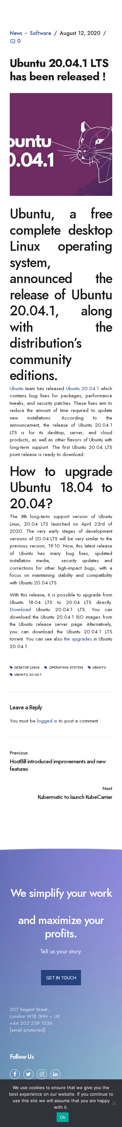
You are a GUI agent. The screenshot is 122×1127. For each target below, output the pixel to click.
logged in (47, 720)
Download (20, 609)
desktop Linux (26, 668)
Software (40, 33)
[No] (114, 1103)
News (16, 33)
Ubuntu (16, 388)
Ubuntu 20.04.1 (82, 388)
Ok (63, 1117)
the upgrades (78, 639)
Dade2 (35, 7)
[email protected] (28, 1030)
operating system (66, 668)
